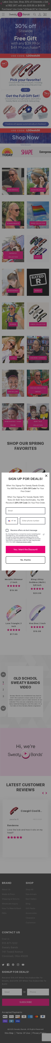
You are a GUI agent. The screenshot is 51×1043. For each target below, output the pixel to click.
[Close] (46, 476)
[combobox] (12, 520)
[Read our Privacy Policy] (43, 534)
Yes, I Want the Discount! (25, 549)
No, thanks (25, 560)
